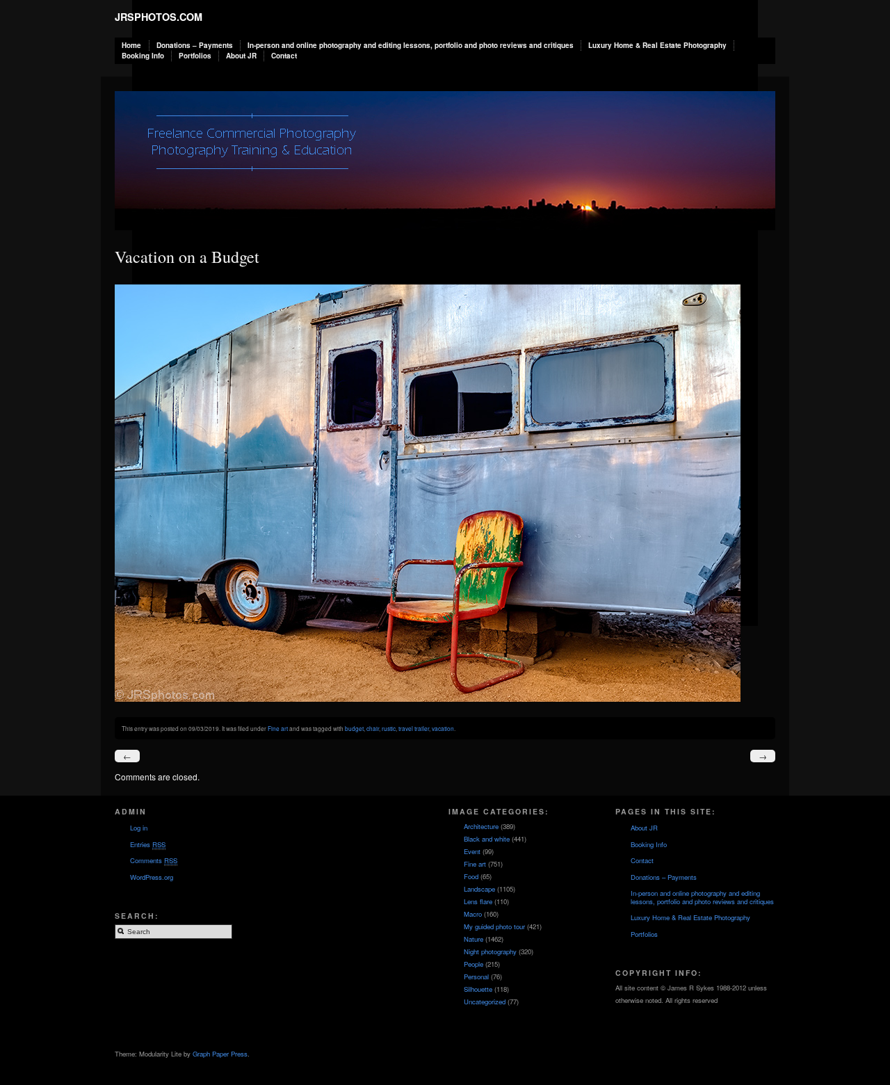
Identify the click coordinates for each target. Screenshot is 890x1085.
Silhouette (478, 989)
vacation (443, 728)
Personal (476, 976)
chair (372, 728)
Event (472, 851)
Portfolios (195, 56)
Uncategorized (484, 1001)
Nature (473, 939)
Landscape (479, 889)
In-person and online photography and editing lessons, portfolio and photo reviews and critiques (411, 45)
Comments (153, 860)
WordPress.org (151, 877)
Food (471, 876)
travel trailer (413, 728)
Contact (284, 56)
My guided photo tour (494, 926)
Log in (138, 828)
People (473, 964)
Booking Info (143, 56)
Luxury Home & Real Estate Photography (657, 45)
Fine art (278, 728)
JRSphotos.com (158, 17)
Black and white (487, 839)
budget (354, 728)
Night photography (490, 951)
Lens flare (478, 901)
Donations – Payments (194, 45)
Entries (147, 844)
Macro (473, 914)
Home (131, 45)
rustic (389, 728)
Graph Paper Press (220, 1054)
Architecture (481, 826)
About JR (241, 56)
